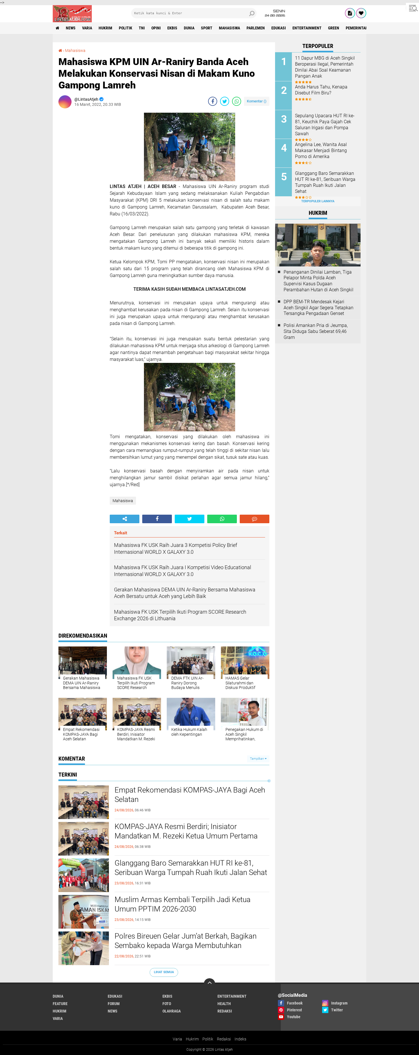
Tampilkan (257, 759)
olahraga (171, 1011)
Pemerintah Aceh (362, 28)
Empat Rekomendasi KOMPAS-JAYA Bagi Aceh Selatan (190, 795)
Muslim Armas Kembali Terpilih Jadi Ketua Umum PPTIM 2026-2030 (183, 904)
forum (114, 1003)
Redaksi (224, 1039)
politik (125, 28)
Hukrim (192, 1039)
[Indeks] (350, 13)
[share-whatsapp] (236, 101)
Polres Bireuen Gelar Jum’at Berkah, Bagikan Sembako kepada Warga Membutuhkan (186, 941)
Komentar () (257, 101)
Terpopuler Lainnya (317, 201)
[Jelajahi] (412, 8)
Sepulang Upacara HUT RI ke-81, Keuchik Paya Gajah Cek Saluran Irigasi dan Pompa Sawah (325, 124)
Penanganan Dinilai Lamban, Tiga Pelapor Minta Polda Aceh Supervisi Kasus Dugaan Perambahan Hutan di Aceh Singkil (318, 280)
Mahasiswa (229, 28)
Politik (207, 1039)
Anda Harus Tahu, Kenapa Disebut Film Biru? (321, 90)
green (333, 28)
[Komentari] (254, 519)
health (224, 1003)
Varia (177, 1039)
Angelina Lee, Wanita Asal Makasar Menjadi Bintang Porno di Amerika (321, 150)
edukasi (278, 28)
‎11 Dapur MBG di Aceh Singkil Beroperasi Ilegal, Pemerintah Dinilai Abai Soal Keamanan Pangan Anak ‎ (325, 66)
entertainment (307, 28)
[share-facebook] (212, 101)
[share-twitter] (224, 101)
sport (206, 28)
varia (87, 28)
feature (60, 1003)
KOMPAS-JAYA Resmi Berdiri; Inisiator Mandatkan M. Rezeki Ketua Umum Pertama (186, 831)
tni (142, 28)
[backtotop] (209, 984)
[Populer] (361, 13)
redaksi (224, 1011)
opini (156, 28)
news (71, 28)
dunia (189, 28)
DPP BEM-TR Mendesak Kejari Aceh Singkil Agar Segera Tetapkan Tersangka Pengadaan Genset (318, 307)
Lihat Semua (164, 972)
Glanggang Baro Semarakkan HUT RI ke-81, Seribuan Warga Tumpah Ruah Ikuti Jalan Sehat (191, 868)
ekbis (172, 28)
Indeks (240, 1039)
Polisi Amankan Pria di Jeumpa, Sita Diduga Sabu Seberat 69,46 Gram (316, 331)
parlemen (256, 28)
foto (166, 1003)
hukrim (105, 28)
